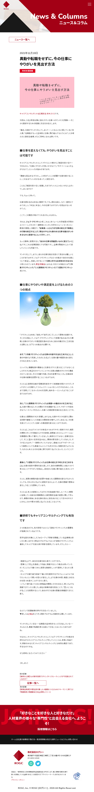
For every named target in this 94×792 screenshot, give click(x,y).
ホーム (13, 739)
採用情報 (42, 739)
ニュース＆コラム (61, 739)
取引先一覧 (34, 739)
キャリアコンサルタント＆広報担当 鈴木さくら (37, 113)
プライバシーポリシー (18, 780)
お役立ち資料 (50, 739)
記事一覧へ (33, 683)
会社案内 (19, 739)
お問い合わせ (73, 739)
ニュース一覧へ (22, 39)
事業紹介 (26, 739)
